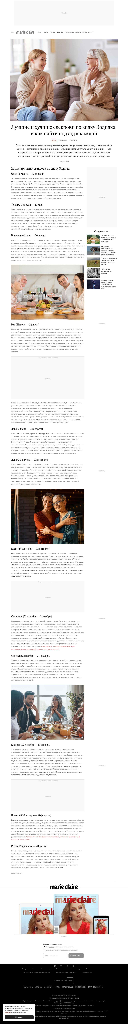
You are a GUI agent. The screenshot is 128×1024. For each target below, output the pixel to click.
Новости (91, 32)
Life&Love (60, 32)
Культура (78, 32)
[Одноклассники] (67, 966)
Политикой (50, 950)
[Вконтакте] (61, 966)
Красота (52, 32)
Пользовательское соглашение (96, 969)
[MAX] (55, 966)
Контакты (35, 969)
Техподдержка (87, 972)
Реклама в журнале (77, 969)
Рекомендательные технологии (66, 972)
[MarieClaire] (25, 32)
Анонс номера (45, 969)
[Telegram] (73, 966)
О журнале (25, 969)
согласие (51, 947)
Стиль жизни (69, 32)
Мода (46, 32)
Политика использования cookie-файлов (37, 972)
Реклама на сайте (62, 969)
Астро (85, 32)
